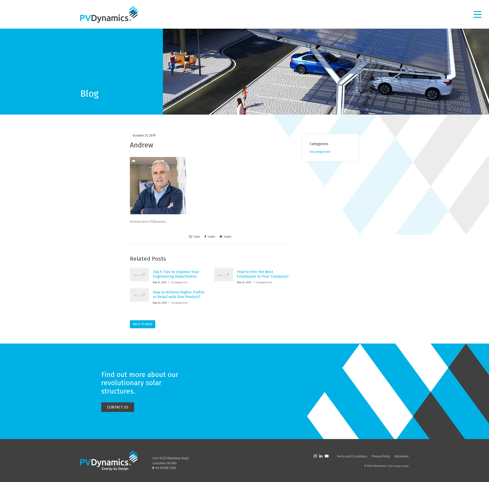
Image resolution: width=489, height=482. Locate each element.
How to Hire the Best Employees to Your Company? (263, 274)
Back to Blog (142, 324)
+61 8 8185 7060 (165, 468)
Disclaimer (401, 456)
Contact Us (117, 407)
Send (196, 236)
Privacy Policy (381, 456)
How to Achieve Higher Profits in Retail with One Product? (178, 294)
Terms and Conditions (352, 456)
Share (211, 236)
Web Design (394, 466)
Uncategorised (179, 282)
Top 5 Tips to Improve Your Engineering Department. (176, 274)
